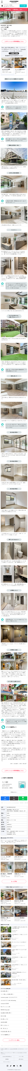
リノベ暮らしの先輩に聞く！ (7, 994)
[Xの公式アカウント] (17, 1065)
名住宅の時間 (4, 1022)
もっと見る (14, 881)
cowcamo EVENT (5, 1003)
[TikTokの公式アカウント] (10, 1065)
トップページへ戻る (14, 1040)
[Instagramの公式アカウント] (7, 1065)
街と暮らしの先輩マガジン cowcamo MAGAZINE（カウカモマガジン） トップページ (14, 1049)
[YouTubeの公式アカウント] (14, 1065)
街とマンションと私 (5, 1006)
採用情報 (6, 1059)
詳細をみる (13, 792)
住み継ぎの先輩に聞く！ (6, 1012)
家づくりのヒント (5, 1025)
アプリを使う (23, 5)
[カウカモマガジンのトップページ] (14, 2)
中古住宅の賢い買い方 (6, 1031)
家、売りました (4, 1028)
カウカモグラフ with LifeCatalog (8, 1000)
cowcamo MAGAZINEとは (7, 1056)
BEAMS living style (5, 1009)
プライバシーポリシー (7, 1061)
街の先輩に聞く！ (5, 991)
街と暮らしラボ (4, 1019)
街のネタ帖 (3, 1016)
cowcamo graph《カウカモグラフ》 (9, 997)
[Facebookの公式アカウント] (20, 1065)
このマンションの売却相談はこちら (14, 41)
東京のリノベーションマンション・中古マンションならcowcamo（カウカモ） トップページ (14, 1053)
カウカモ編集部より (5, 1034)
